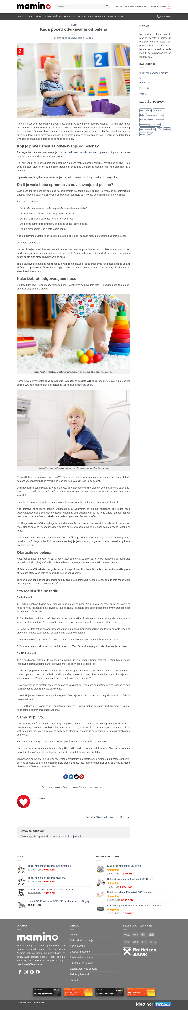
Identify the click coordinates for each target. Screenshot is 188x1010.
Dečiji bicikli (84, 16)
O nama (74, 934)
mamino (89, 38)
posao (142, 134)
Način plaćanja (77, 946)
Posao (142, 82)
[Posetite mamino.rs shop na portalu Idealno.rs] (144, 1004)
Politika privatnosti (79, 974)
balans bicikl (158, 110)
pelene (102, 787)
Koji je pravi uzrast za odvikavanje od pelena (83, 152)
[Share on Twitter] (71, 776)
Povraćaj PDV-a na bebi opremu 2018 (106, 817)
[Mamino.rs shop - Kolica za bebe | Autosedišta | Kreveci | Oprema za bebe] (34, 6)
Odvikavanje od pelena (88, 787)
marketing (160, 120)
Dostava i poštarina (80, 951)
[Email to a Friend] (76, 776)
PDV (159, 129)
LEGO (19, 16)
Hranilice (100, 16)
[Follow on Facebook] (20, 972)
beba (142, 115)
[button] (131, 7)
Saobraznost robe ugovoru (83, 969)
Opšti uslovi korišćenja (81, 940)
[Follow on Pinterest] (32, 972)
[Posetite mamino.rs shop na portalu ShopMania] (163, 1004)
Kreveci (68, 16)
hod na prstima (146, 120)
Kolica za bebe (33, 16)
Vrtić (141, 94)
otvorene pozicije (147, 129)
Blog (110, 16)
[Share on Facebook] (65, 776)
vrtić (150, 134)
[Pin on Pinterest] (81, 776)
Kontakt (119, 16)
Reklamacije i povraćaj (82, 957)
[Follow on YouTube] (38, 972)
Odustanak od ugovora (81, 963)
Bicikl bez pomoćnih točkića (153, 73)
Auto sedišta (52, 16)
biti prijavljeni (74, 836)
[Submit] (107, 6)
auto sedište (145, 110)
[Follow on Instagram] (26, 972)
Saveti (74, 25)
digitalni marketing (155, 115)
